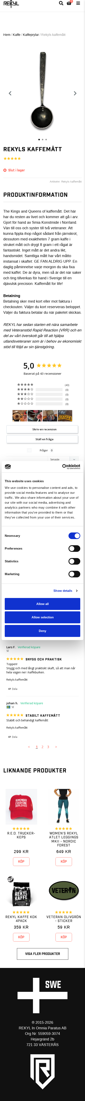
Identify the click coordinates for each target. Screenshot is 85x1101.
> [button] (56, 746)
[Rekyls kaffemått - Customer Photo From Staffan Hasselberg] (65, 415)
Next (77, 93)
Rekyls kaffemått (16, 679)
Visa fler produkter (42, 954)
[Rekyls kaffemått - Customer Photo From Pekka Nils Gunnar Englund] (50, 415)
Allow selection (43, 617)
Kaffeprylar (31, 35)
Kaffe (16, 35)
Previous (10, 93)
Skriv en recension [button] (44, 429)
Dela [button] (14, 689)
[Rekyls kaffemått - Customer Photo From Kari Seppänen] (20, 415)
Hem (6, 35)
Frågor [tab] (44, 450)
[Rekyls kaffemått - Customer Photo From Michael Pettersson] (35, 415)
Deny (42, 631)
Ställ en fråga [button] (44, 439)
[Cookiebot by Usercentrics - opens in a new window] (62, 466)
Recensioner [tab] (16, 450)
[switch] (74, 548)
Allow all (42, 604)
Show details (62, 590)
